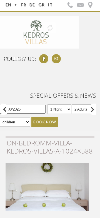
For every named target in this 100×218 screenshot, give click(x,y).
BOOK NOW (44, 122)
